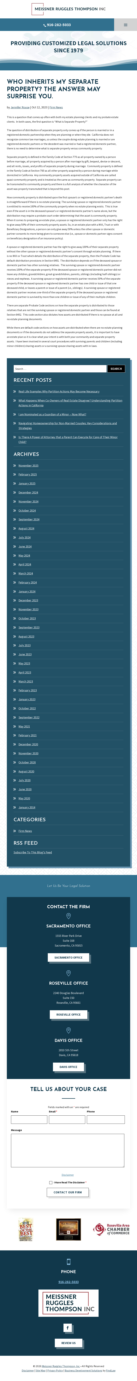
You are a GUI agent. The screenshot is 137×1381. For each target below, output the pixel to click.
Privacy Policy (55, 1370)
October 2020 (27, 762)
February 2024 (28, 582)
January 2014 (27, 807)
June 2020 (25, 789)
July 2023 (25, 645)
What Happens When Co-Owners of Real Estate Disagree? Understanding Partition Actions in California (70, 403)
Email (53, 1111)
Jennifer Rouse (20, 107)
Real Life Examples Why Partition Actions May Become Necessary (59, 391)
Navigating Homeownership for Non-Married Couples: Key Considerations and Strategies (68, 425)
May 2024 (24, 555)
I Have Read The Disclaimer (70, 1182)
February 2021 (28, 735)
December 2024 (28, 492)
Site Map (40, 1370)
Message (16, 1130)
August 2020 (26, 771)
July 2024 (25, 537)
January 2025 (27, 483)
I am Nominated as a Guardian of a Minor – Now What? (52, 414)
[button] (125, 24)
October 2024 (27, 510)
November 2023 (28, 609)
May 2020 (24, 798)
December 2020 (28, 744)
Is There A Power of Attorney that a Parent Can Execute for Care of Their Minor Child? (68, 439)
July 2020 (25, 780)
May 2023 (24, 663)
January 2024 (27, 591)
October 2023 (27, 618)
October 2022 (27, 708)
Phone (91, 1111)
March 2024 (26, 573)
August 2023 (26, 636)
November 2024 (28, 501)
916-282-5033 (59, 24)
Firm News (56, 107)
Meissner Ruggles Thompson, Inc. (61, 1366)
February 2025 (28, 474)
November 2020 (28, 753)
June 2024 (25, 546)
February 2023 (28, 690)
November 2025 (28, 465)
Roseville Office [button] (68, 1014)
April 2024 (25, 564)
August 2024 (26, 528)
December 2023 (28, 600)
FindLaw (110, 1370)
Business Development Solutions (83, 1370)
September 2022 (29, 717)
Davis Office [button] (68, 1067)
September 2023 (29, 627)
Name (14, 1111)
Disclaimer (68, 1175)
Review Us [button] (68, 1343)
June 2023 (25, 654)
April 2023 (25, 672)
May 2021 (24, 726)
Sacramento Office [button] (68, 957)
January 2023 (27, 699)
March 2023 (26, 681)
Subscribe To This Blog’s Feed (33, 852)
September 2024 (29, 519)
